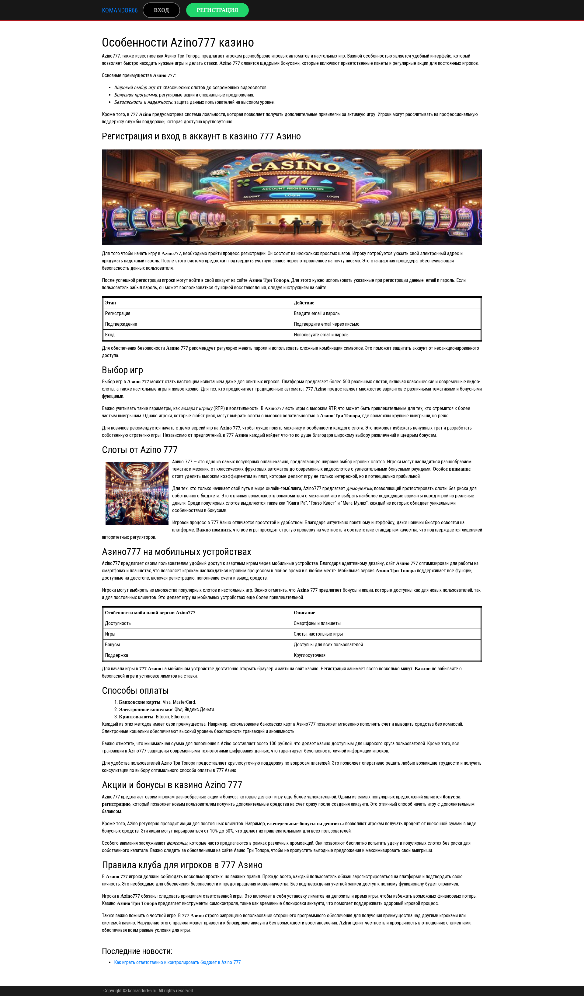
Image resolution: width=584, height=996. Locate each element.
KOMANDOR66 (120, 10)
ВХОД (161, 10)
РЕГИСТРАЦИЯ (217, 10)
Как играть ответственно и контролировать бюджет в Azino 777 (177, 962)
